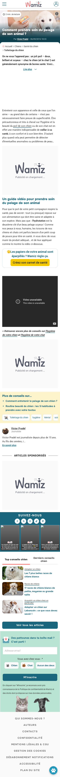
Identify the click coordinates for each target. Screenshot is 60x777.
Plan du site (30, 770)
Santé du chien (31, 46)
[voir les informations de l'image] (57, 14)
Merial (47, 417)
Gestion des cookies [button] (30, 750)
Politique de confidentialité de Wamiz (36, 689)
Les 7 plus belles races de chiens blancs (38, 575)
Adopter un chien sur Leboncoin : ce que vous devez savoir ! (40, 610)
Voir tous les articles (30, 625)
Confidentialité (30, 738)
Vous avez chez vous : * (30, 658)
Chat (30, 665)
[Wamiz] (35, 4)
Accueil (8, 46)
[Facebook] (17, 521)
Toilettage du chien (14, 50)
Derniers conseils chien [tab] (43, 559)
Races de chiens (31, 584)
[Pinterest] (42, 521)
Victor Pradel (22, 39)
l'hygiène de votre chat (33, 335)
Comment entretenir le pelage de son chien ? (31, 401)
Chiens (18, 46)
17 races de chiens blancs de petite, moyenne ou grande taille (39, 591)
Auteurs (30, 725)
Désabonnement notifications (30, 757)
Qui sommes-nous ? (30, 718)
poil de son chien (22, 126)
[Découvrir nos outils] (53, 770)
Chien (14, 665)
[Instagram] (30, 521)
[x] (23, 521)
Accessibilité (30, 763)
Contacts (30, 731)
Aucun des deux (45, 665)
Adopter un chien (32, 569)
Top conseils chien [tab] (16, 559)
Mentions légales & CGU (30, 744)
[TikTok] (36, 521)
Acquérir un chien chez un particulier (36, 601)
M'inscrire (30, 677)
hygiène (36, 417)
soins (57, 417)
